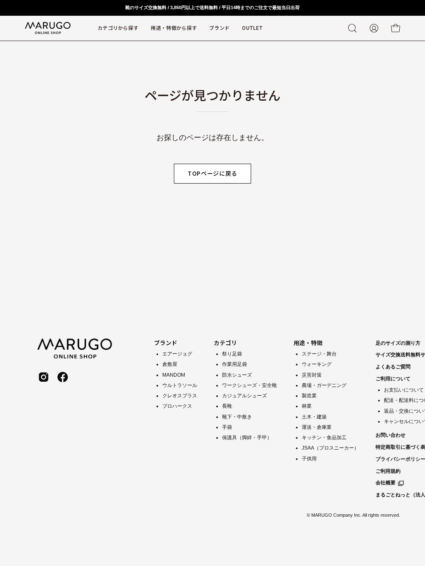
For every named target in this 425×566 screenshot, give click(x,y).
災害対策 (312, 374)
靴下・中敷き (237, 416)
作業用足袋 (234, 364)
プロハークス (177, 406)
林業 (307, 406)
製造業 (309, 396)
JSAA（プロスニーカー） (330, 448)
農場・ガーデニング (324, 385)
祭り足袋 (232, 354)
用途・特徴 (307, 343)
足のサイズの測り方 (398, 343)
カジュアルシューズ (244, 396)
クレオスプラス (179, 396)
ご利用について (393, 379)
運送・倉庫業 (317, 427)
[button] (219, 28)
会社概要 (386, 483)
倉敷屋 (169, 364)
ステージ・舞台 (319, 354)
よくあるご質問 (393, 367)
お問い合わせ (390, 435)
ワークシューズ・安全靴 (249, 385)
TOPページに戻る (212, 173)
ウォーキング (317, 364)
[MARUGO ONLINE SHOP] (48, 28)
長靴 (227, 406)
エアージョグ (177, 354)
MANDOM (173, 374)
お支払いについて (404, 390)
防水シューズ (237, 374)
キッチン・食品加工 (324, 437)
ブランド (165, 343)
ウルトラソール (179, 385)
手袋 (227, 427)
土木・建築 (314, 416)
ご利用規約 (388, 471)
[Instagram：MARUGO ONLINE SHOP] (43, 377)
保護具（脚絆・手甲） (247, 437)
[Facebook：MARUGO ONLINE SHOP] (62, 377)
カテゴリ (225, 343)
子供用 (309, 458)
